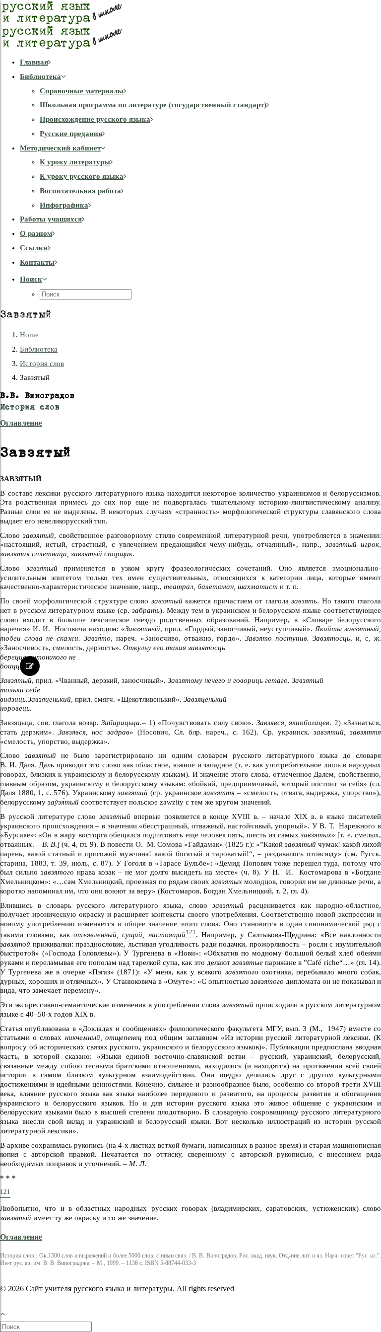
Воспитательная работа (80, 191)
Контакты (37, 262)
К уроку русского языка (82, 176)
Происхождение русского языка (95, 119)
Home (29, 335)
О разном (36, 233)
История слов (42, 364)
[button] (33, 279)
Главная (34, 62)
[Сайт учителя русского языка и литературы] (190, 25)
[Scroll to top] (8, 1313)
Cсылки (34, 248)
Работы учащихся (51, 219)
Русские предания (71, 134)
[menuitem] (200, 62)
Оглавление (21, 423)
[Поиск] (47, 1327)
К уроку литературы (75, 162)
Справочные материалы (82, 91)
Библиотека (40, 76)
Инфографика (64, 205)
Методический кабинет (60, 148)
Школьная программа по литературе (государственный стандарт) (153, 105)
